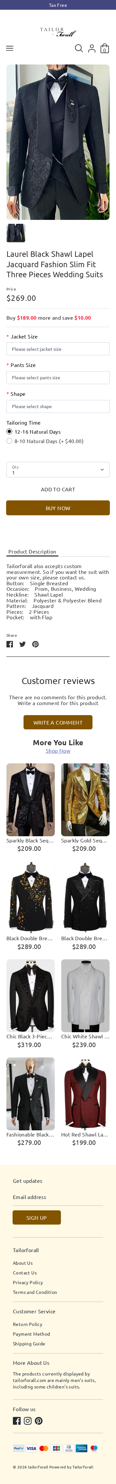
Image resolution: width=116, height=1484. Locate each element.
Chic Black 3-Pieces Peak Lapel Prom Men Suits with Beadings (30, 1036)
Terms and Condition (35, 1292)
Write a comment (58, 722)
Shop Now (58, 750)
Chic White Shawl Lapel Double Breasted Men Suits (85, 1036)
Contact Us (25, 1272)
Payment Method (31, 1334)
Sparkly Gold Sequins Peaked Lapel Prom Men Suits (85, 840)
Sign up (36, 1217)
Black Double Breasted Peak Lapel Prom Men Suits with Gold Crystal (30, 938)
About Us (23, 1263)
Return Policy (27, 1324)
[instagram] (28, 1421)
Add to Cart (58, 489)
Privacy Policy (28, 1282)
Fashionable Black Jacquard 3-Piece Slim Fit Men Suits (30, 1134)
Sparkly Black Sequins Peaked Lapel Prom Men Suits (30, 840)
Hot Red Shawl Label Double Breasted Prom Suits (85, 1134)
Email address (29, 1197)
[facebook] (17, 1421)
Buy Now (58, 508)
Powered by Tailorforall (71, 1466)
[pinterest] (39, 1421)
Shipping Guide (29, 1343)
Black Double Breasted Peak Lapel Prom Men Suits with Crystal (85, 938)
